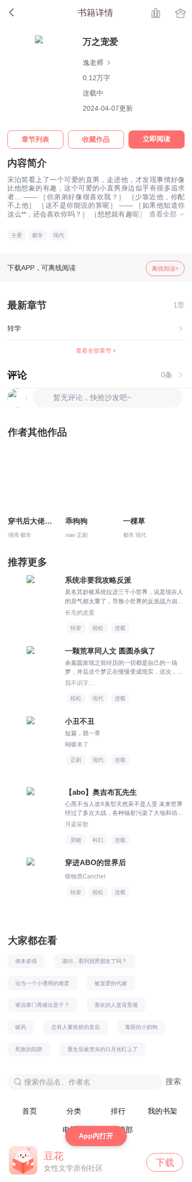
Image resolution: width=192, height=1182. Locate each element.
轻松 (98, 628)
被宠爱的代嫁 (111, 983)
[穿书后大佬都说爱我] (32, 482)
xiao (70, 535)
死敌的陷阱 (28, 1049)
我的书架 (162, 1111)
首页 (29, 1111)
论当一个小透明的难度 (42, 983)
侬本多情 (26, 961)
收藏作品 (96, 139)
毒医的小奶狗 (141, 1027)
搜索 (173, 1081)
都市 (37, 235)
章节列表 (35, 139)
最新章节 (27, 305)
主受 (16, 235)
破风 (20, 1027)
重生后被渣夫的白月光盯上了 (102, 1049)
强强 (13, 535)
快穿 (75, 628)
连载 (120, 628)
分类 (73, 1111)
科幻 (98, 840)
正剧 (82, 535)
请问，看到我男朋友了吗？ (94, 961)
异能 (75, 840)
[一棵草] (147, 482)
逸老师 (94, 62)
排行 (118, 1111)
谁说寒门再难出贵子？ (42, 1005)
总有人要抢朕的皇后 (75, 1027)
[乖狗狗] (89, 482)
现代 (58, 235)
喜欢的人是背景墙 (116, 1005)
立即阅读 (156, 139)
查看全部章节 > (96, 350)
